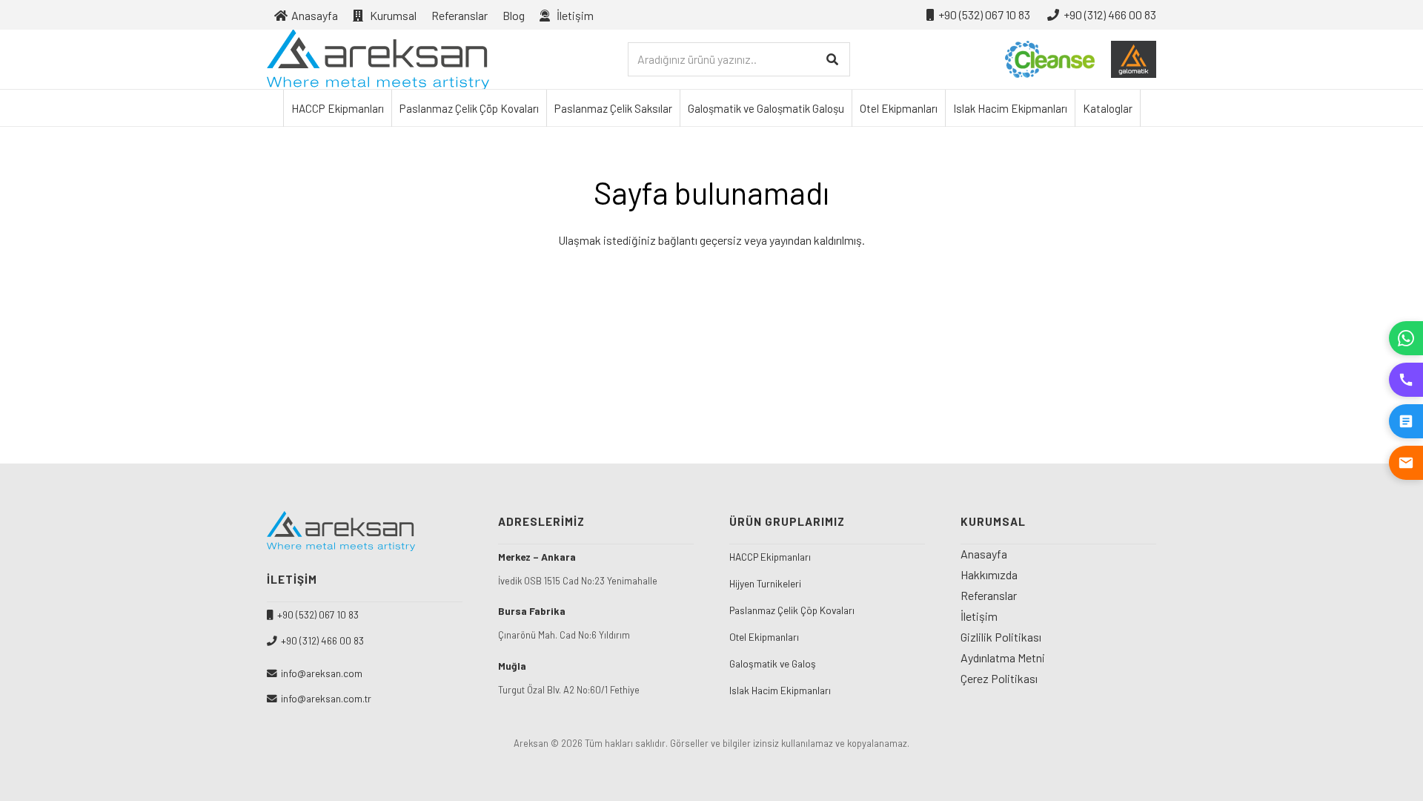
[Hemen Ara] (1406, 380)
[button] (604, 14)
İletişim (979, 616)
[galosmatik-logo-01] (1133, 59)
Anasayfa (984, 554)
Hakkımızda (989, 574)
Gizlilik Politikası (1001, 637)
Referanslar (989, 595)
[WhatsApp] (1406, 338)
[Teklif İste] (1406, 421)
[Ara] (832, 59)
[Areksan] (378, 59)
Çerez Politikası (999, 678)
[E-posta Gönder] (1406, 463)
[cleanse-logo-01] (1050, 59)
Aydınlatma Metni (1003, 657)
